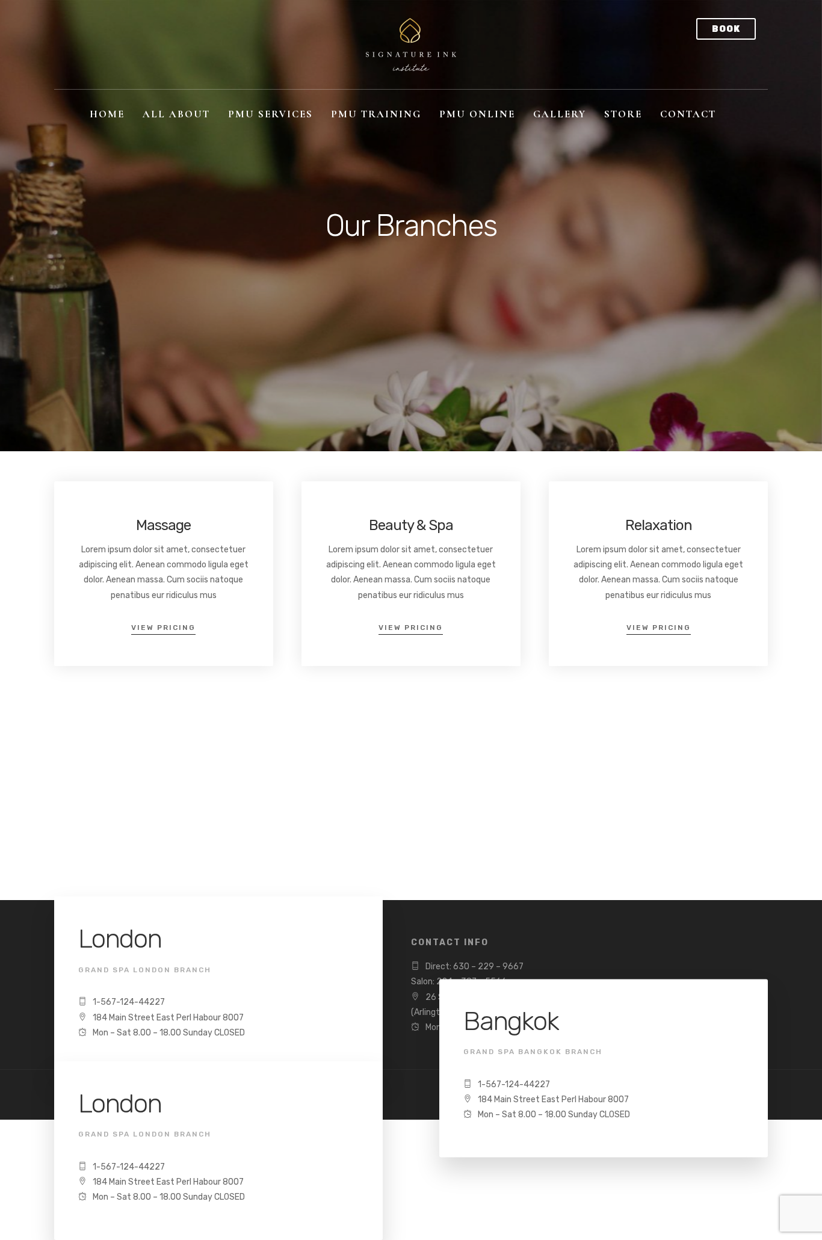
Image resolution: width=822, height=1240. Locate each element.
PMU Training (376, 114)
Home (107, 114)
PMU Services (270, 114)
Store (623, 114)
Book (726, 29)
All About (176, 114)
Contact (688, 114)
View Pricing (163, 627)
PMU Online (477, 114)
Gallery (559, 114)
